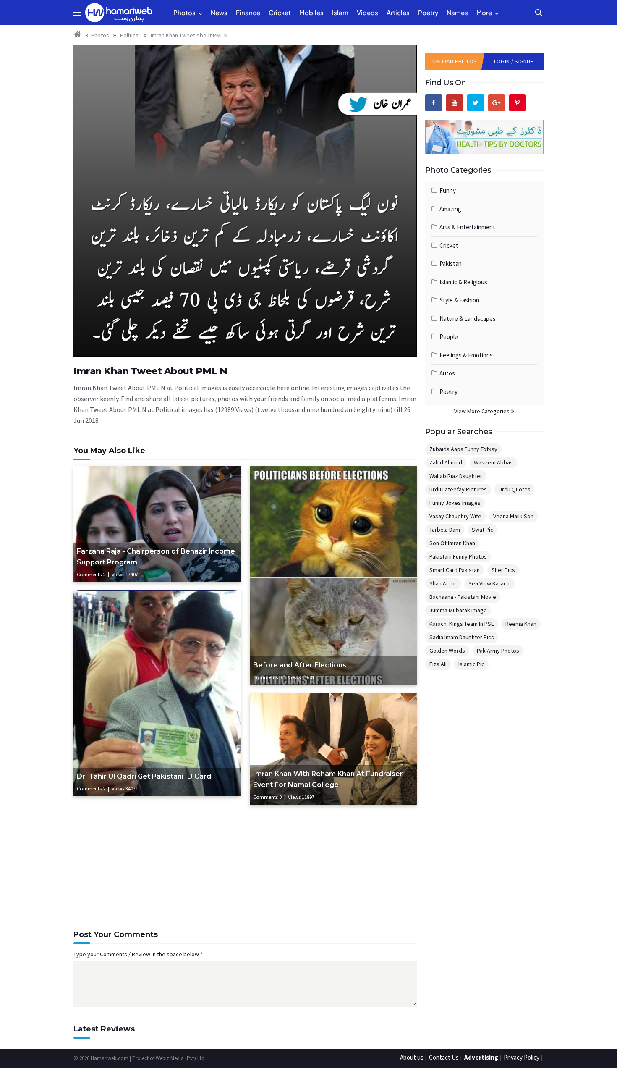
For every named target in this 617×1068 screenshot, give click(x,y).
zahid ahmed (445, 462)
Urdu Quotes (515, 489)
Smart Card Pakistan (454, 570)
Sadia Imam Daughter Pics (461, 637)
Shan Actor (443, 583)
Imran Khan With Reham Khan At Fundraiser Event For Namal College (328, 779)
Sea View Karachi (489, 583)
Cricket (280, 12)
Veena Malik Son (513, 516)
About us (412, 1057)
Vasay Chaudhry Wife (455, 516)
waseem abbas (493, 462)
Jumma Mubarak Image (458, 610)
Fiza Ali (438, 664)
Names (457, 12)
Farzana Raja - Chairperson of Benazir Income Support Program (156, 556)
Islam (340, 12)
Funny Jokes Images (455, 502)
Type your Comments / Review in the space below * (138, 954)
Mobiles (311, 12)
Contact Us (444, 1057)
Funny (447, 190)
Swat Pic (482, 529)
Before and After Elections (299, 665)
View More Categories (482, 411)
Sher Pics (503, 570)
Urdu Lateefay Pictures (458, 489)
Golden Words (447, 650)
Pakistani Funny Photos (458, 556)
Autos (447, 373)
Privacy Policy (521, 1057)
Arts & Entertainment (467, 227)
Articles (398, 12)
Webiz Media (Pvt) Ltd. (181, 1058)
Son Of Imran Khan (452, 543)
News (219, 12)
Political (129, 35)
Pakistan (450, 264)
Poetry (428, 12)
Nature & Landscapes (467, 319)
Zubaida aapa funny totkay (463, 449)
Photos (184, 12)
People (448, 337)
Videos (367, 12)
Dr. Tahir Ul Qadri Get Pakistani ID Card (144, 776)
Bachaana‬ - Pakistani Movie (462, 597)
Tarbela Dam (444, 529)
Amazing (450, 209)
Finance (248, 12)
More (484, 12)
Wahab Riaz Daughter (455, 476)
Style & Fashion (459, 300)
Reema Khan (520, 623)
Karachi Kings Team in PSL (461, 623)
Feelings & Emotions (466, 355)
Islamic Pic (471, 664)
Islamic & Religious (463, 282)
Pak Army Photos (498, 650)
